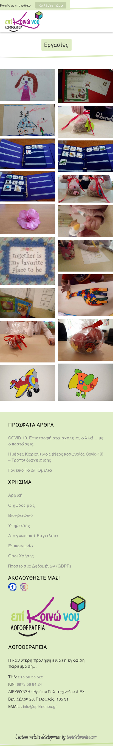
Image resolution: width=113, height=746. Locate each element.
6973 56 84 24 (29, 684)
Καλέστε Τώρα (51, 5)
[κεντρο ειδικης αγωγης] (12, 589)
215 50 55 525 (30, 676)
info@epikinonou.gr (40, 706)
